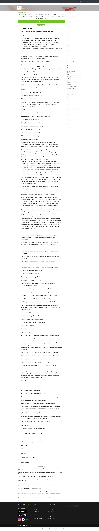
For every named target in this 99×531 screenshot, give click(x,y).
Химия (68, 110)
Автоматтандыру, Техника (71, 16)
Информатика (69, 51)
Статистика (69, 92)
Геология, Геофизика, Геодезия (72, 38)
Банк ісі (68, 24)
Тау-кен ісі (68, 98)
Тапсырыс (20, 1)
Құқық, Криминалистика (71, 126)
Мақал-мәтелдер (53, 506)
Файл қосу (53, 516)
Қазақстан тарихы (70, 120)
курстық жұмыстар (21, 505)
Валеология (69, 32)
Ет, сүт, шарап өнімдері (71, 42)
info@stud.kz (71, 506)
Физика (68, 104)
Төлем (35, 516)
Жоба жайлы (36, 506)
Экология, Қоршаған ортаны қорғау (73, 112)
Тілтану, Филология (70, 94)
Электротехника (69, 118)
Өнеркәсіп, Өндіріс (70, 132)
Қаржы (68, 122)
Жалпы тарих (69, 45)
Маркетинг (69, 55)
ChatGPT (35, 509)
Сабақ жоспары (20, 12)
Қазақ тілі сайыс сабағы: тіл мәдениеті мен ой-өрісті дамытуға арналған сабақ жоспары (36, 497)
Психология (69, 78)
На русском (78, 3)
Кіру (80, 1)
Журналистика (69, 49)
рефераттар (29, 504)
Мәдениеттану (69, 69)
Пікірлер (52, 513)
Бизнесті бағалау (70, 26)
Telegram (53, 518)
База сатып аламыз (38, 518)
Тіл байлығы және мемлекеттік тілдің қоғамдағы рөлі (29, 488)
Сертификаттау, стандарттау (72, 86)
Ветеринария (69, 34)
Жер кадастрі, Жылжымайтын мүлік (73, 47)
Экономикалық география (71, 116)
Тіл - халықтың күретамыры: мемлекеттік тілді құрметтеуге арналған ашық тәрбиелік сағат (37, 485)
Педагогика (69, 74)
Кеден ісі (68, 53)
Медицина (68, 59)
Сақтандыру (69, 84)
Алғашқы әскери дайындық (71, 18)
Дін (67, 40)
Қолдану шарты (37, 513)
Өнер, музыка (69, 130)
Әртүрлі (25, 12)
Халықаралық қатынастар (71, 108)
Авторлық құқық (37, 511)
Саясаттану (69, 82)
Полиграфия (69, 76)
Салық (68, 80)
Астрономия (69, 20)
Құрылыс (68, 124)
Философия (69, 106)
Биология (68, 28)
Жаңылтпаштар (53, 509)
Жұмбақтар (52, 511)
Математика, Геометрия (71, 57)
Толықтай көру (42, 25)
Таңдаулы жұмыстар (71, 3)
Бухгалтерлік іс (69, 30)
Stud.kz (25, 8)
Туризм (68, 102)
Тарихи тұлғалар (70, 96)
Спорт (68, 90)
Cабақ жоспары (62, 3)
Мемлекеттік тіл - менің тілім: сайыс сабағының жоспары (30, 483)
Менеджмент (69, 63)
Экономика (69, 114)
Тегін (35, 520)
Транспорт (68, 100)
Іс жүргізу (68, 14)
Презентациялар (54, 3)
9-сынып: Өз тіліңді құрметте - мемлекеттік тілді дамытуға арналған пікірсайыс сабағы (36, 476)
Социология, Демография (71, 88)
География (69, 36)
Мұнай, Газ (69, 65)
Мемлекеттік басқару (70, 61)
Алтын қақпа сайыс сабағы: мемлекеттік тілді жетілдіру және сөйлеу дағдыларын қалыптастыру (38, 491)
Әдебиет (68, 128)
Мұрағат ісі (69, 67)
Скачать (42, 21)
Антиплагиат (47, 3)
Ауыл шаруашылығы (70, 22)
